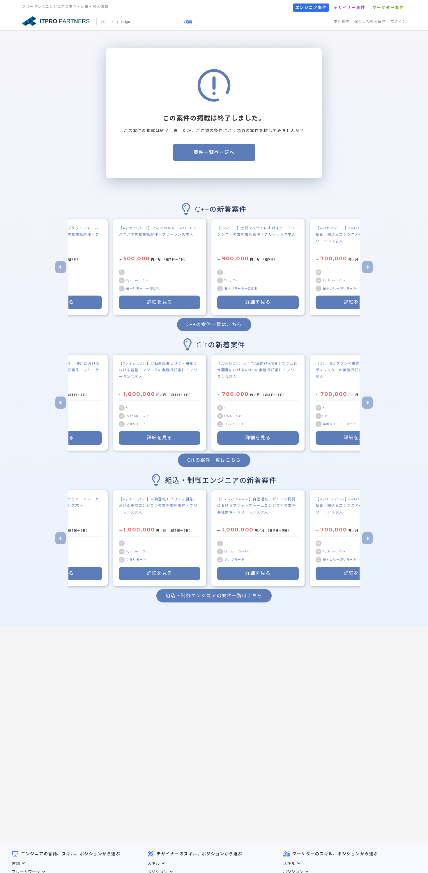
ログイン (398, 21)
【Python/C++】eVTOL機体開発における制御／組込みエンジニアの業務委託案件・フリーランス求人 (355, 234)
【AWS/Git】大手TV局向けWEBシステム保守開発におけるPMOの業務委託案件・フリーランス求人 (257, 370)
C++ (146, 280)
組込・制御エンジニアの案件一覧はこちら (214, 595)
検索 (188, 21)
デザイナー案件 (349, 7)
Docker (244, 551)
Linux (230, 551)
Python (132, 280)
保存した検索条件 (370, 21)
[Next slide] (367, 267)
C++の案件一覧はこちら (214, 324)
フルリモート (136, 424)
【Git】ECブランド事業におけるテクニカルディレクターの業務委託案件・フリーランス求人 (355, 370)
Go (227, 280)
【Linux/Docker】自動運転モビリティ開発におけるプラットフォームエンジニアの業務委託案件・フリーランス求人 (256, 506)
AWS (229, 416)
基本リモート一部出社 (143, 288)
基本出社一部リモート (339, 288)
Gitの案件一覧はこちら (214, 460)
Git (145, 416)
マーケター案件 (388, 7)
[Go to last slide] (60, 267)
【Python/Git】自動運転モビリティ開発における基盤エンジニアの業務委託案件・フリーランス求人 (158, 370)
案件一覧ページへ (214, 152)
